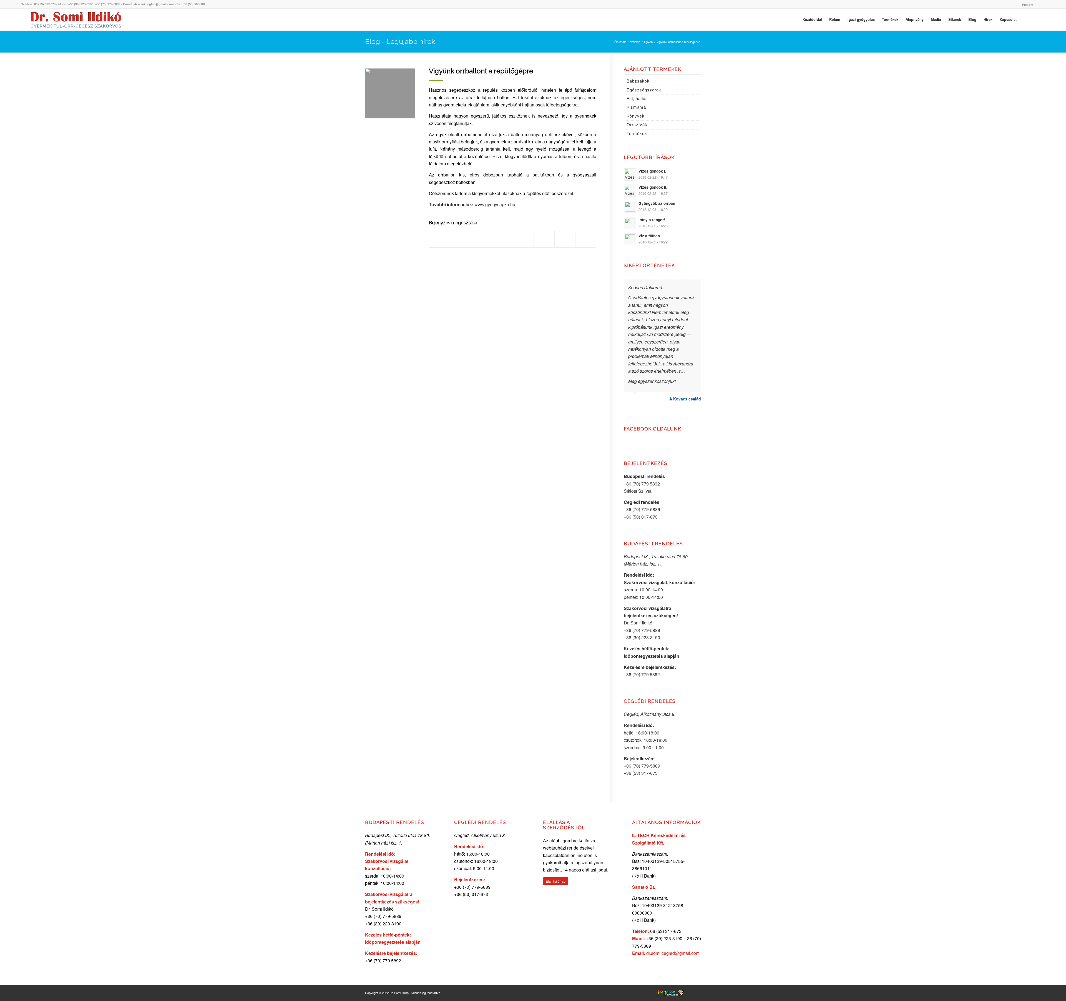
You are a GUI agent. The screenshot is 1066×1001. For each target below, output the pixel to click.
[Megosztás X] (460, 239)
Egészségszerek (644, 90)
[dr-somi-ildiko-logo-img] (75, 19)
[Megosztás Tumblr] (523, 239)
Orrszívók (637, 124)
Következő (695, 285)
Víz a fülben (649, 235)
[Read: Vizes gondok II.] (630, 191)
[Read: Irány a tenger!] (630, 223)
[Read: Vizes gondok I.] (630, 174)
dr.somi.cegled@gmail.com (673, 953)
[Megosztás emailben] (585, 239)
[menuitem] (1026, 4)
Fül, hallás (637, 98)
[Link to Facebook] (1040, 4)
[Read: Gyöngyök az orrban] (630, 207)
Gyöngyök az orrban (656, 203)
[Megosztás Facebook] (439, 239)
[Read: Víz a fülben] (630, 239)
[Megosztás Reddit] (565, 239)
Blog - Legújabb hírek (400, 41)
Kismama (636, 107)
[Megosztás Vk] (544, 239)
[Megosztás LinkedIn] (502, 239)
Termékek (637, 133)
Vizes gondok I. (652, 171)
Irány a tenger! (651, 219)
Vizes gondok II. (652, 187)
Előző (682, 285)
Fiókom (1027, 5)
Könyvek (636, 116)
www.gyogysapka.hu (494, 204)
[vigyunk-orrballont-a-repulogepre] (390, 93)
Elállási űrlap (555, 881)
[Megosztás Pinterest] (481, 239)
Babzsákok (638, 81)
